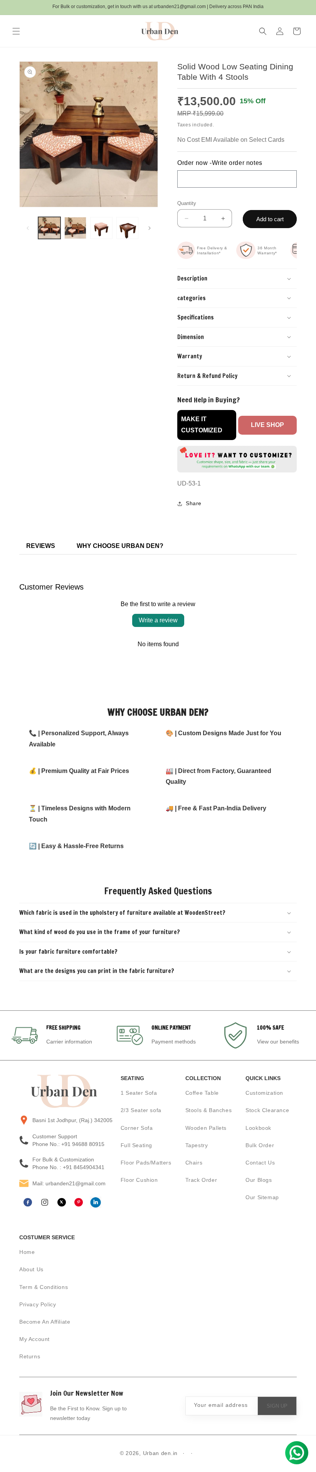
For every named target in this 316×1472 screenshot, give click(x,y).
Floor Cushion (139, 1180)
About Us (31, 1269)
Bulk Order (259, 1145)
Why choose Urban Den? (120, 546)
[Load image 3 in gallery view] (101, 228)
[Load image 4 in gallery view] (127, 228)
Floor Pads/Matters (146, 1162)
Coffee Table (202, 1093)
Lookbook (258, 1128)
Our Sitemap (262, 1197)
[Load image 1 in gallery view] (49, 228)
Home (27, 1252)
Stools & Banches (208, 1110)
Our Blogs (258, 1180)
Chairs (194, 1162)
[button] (16, 31)
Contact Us (260, 1162)
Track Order (201, 1180)
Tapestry (196, 1145)
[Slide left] (27, 228)
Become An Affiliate (44, 1322)
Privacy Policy (37, 1304)
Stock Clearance (267, 1110)
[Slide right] (149, 228)
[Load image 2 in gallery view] (75, 228)
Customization (264, 1093)
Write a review (158, 620)
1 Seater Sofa (139, 1093)
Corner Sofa (137, 1128)
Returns (29, 1356)
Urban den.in (160, 1453)
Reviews (40, 546)
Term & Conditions (43, 1287)
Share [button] (194, 503)
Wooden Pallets (206, 1128)
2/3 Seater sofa (141, 1110)
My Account (34, 1339)
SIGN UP (277, 1406)
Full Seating (136, 1145)
